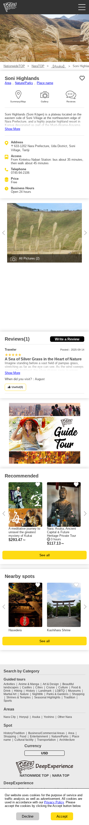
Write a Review (67, 339)
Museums (74, 690)
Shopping (78, 694)
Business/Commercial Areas (46, 733)
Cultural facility (23, 739)
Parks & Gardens (57, 694)
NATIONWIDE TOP (34, 775)
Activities (9, 684)
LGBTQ (60, 690)
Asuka (36, 717)
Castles (27, 687)
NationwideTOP (14, 66)
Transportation (46, 739)
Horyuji (23, 717)
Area (8, 83)
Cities (39, 687)
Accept (61, 816)
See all (44, 555)
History (30, 690)
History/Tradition (14, 733)
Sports (8, 700)
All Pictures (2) (29, 258)
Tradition (69, 697)
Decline (27, 816)
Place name (45, 83)
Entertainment (39, 736)
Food (23, 736)
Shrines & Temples (18, 697)
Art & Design (51, 684)
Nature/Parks (24, 83)
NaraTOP (38, 66)
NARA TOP (60, 775)
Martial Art (10, 694)
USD (44, 753)
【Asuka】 (58, 66)
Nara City (10, 717)
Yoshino (49, 717)
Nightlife (37, 694)
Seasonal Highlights (47, 697)
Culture (63, 687)
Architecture (67, 739)
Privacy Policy (54, 802)
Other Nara (65, 717)
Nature (24, 694)
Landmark (45, 690)
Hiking (18, 690)
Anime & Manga (29, 684)
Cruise (50, 687)
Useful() (17, 387)
